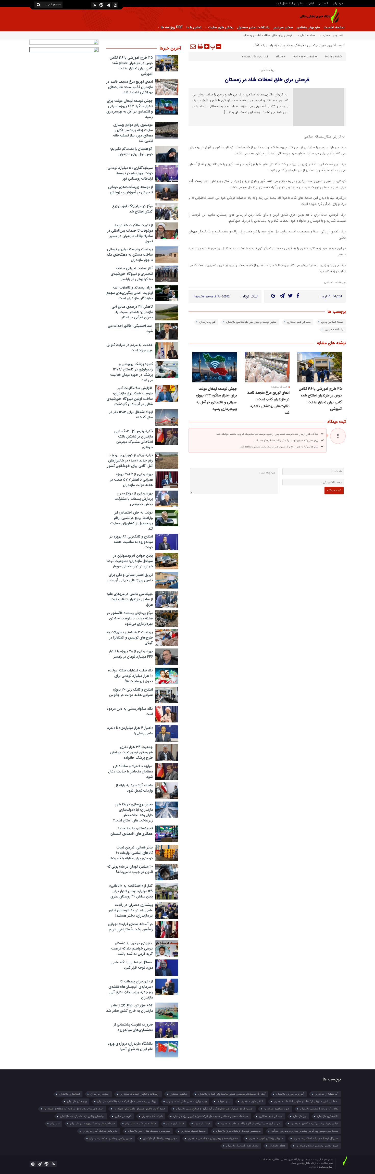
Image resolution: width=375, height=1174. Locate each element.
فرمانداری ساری (175, 1123)
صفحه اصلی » (306, 35)
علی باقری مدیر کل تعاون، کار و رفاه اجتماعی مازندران (250, 1123)
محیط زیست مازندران (193, 1131)
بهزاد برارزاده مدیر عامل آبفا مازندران (187, 1101)
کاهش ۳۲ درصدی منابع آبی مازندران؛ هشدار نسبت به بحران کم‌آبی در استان (132, 312)
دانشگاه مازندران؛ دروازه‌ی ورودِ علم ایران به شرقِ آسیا (130, 1046)
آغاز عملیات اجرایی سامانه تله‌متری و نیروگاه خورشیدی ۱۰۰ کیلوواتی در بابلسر (132, 274)
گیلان (311, 3)
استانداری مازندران (69, 1094)
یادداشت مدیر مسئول (253, 27)
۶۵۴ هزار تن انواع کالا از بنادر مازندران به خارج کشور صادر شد (129, 1008)
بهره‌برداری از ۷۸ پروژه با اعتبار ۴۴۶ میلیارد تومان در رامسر (131, 653)
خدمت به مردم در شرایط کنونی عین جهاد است (129, 347)
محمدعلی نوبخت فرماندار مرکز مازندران (238, 1131)
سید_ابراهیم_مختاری (299, 322)
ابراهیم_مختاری (179, 1094)
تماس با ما (193, 27)
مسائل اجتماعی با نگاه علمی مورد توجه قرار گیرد (132, 964)
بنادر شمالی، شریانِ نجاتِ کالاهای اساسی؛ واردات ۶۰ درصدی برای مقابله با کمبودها (131, 853)
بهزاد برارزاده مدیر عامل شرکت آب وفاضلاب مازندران (126, 1101)
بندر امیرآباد (223, 1101)
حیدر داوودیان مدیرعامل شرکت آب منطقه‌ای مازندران (73, 1109)
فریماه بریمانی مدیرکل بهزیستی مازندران (92, 1123)
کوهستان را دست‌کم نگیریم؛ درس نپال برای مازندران (131, 151)
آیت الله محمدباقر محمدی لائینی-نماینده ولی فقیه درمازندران (232, 1094)
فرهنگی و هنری (293, 45)
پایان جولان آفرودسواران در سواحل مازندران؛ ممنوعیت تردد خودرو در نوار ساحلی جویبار (130, 561)
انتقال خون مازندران (252, 1101)
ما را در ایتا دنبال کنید (289, 3)
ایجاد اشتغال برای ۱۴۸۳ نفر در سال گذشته (131, 414)
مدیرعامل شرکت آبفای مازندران (100, 1131)
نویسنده (247, 57)
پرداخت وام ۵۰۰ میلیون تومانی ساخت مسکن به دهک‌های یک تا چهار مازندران (130, 254)
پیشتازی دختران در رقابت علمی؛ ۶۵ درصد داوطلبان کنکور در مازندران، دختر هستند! (131, 910)
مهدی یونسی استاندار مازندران (160, 1138)
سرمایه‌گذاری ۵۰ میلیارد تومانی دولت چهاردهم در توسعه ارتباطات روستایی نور (130, 173)
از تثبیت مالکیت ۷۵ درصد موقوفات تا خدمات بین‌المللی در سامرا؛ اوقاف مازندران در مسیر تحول (130, 233)
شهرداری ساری (123, 1116)
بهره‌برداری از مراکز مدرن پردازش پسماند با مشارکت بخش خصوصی (134, 499)
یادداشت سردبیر (334, 329)
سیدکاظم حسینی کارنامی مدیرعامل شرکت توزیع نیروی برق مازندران (210, 1116)
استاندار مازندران (100, 1094)
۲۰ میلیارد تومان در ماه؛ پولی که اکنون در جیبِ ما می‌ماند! (130, 869)
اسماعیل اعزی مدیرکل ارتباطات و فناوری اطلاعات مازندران (306, 1101)
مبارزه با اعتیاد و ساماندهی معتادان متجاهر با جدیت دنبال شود (130, 771)
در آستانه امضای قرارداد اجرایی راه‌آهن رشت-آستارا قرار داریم (130, 926)
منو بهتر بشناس (308, 27)
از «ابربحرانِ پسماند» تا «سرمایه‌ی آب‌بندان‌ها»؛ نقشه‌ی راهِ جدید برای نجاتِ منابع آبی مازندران (130, 989)
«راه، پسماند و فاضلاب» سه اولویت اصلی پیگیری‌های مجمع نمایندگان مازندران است (129, 293)
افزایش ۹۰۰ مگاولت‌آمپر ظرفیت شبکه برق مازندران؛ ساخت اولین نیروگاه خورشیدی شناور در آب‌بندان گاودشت (130, 396)
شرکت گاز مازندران (152, 1116)
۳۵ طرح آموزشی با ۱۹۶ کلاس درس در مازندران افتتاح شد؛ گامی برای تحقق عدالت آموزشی (131, 66)
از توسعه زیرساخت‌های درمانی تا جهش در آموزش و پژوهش (130, 189)
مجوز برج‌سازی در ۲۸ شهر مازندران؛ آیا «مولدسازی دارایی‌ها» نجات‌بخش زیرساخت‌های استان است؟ (133, 812)
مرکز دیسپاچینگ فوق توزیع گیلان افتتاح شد (132, 208)
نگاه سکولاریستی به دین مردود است (130, 711)
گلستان (323, 3)
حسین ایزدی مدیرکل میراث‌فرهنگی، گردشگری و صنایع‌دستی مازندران (214, 1109)
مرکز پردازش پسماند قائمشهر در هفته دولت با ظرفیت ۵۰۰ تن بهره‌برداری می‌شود (130, 618)
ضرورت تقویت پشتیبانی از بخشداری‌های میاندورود (133, 1027)
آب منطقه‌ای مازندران (326, 1094)
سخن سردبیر (283, 27)
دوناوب (313, 1167)
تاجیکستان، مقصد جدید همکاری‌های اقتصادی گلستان (131, 831)
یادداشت (259, 45)
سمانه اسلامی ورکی (332, 322)
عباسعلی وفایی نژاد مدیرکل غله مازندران (82, 1116)
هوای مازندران (207, 322)
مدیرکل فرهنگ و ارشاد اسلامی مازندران (316, 1138)
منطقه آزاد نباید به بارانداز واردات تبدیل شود (134, 787)
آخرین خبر (329, 45)
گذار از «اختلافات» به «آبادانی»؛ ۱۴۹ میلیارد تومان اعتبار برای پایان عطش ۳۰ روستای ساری (131, 891)
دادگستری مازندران (327, 1116)
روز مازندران (300, 1116)
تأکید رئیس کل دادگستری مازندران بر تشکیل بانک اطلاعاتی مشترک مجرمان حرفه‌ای (133, 439)
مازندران (338, 3)
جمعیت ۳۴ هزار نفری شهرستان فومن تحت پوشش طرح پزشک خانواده (131, 752)
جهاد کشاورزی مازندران (277, 1109)
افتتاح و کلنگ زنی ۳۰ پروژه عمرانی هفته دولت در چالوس (131, 692)
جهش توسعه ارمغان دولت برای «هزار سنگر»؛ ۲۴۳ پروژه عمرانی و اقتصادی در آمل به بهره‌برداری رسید (129, 109)
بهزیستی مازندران (77, 1101)
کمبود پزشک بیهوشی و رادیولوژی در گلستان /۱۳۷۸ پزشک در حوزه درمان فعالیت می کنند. (131, 372)
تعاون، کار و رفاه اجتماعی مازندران (319, 1109)
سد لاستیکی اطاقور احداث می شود (130, 328)
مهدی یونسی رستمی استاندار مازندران (317, 1146)
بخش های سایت (220, 27)
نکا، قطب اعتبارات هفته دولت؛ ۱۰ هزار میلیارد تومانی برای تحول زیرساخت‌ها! (130, 676)
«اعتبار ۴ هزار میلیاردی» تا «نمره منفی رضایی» (130, 730)
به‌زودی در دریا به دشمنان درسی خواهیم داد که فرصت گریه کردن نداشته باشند (132, 948)
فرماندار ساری (202, 1123)
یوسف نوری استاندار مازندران (242, 1146)
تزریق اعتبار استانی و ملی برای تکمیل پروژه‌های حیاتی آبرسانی (130, 577)
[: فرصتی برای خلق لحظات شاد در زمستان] (193, 46)
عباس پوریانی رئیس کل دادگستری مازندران (314, 1123)
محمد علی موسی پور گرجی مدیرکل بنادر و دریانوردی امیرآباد (304, 1131)
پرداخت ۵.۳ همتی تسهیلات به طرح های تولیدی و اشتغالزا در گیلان (130, 637)
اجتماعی (312, 45)
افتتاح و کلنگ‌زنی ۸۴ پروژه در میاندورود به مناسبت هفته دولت (131, 542)
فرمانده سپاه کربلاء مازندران (141, 1123)
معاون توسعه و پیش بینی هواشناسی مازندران (251, 322)
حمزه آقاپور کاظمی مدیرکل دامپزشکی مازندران (140, 1109)
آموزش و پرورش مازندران (290, 1094)
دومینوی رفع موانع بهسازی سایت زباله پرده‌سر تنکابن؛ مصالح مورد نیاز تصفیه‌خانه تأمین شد (133, 133)
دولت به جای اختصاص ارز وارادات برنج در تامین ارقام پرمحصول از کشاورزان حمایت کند (131, 520)
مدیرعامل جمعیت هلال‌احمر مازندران (149, 1131)
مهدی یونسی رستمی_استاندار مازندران (111, 1138)
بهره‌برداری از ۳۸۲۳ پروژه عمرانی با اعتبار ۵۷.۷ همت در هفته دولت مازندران (131, 479)
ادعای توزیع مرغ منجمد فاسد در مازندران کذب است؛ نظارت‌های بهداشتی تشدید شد (129, 87)
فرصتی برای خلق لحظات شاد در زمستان (267, 80)
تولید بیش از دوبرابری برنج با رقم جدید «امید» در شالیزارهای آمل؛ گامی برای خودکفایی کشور (130, 460)
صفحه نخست (333, 27)
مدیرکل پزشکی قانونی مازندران (266, 1138)
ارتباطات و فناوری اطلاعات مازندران (139, 1094)
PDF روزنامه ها (172, 27)
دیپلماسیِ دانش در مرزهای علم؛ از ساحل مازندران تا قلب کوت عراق (130, 599)
